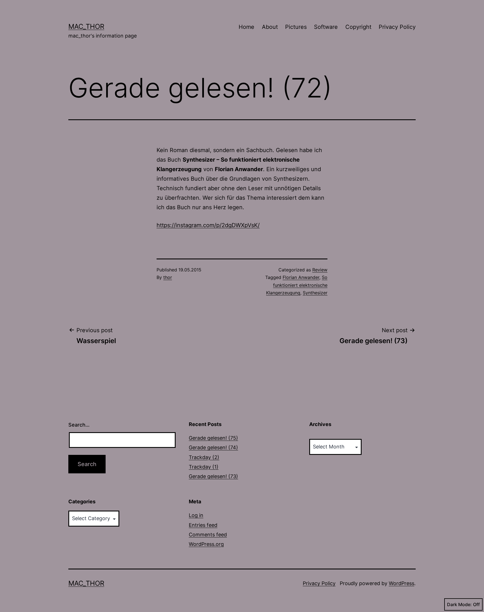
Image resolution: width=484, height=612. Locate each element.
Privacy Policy (397, 27)
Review (319, 270)
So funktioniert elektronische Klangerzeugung (296, 284)
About (270, 27)
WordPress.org (206, 544)
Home (246, 27)
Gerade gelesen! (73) (213, 476)
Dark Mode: (459, 604)
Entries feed (203, 525)
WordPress (401, 583)
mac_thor (86, 26)
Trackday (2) (204, 457)
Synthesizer (315, 292)
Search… (79, 425)
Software (326, 27)
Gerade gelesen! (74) (213, 447)
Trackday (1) (203, 467)
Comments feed (208, 534)
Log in (196, 515)
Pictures (296, 27)
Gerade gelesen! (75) (213, 438)
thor (167, 277)
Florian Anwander (301, 277)
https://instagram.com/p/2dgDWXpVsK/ (208, 225)
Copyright (358, 27)
